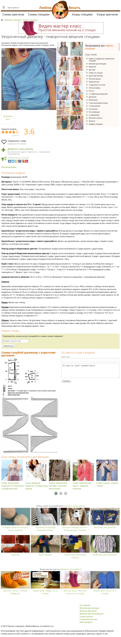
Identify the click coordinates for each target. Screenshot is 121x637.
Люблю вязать (2, 20)
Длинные (92, 97)
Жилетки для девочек (105, 527)
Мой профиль (86, 622)
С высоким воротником (98, 103)
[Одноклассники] (16, 161)
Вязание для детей (88, 611)
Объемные (93, 100)
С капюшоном (94, 106)
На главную (85, 605)
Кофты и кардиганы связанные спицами (101, 60)
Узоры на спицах (96, 73)
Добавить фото (8, 117)
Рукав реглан (94, 82)
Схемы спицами (38, 14)
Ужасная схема (3, 132)
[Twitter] (12, 161)
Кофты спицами (30, 20)
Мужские (92, 67)
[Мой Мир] (19, 161)
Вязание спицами (13, 20)
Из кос (91, 91)
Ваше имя (65, 356)
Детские (92, 70)
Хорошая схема (14, 132)
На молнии (93, 109)
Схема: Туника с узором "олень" (107, 484)
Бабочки (15, 554)
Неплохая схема (7, 132)
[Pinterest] (26, 161)
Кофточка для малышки (105, 554)
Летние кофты (94, 88)
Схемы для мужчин (88, 619)
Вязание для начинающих (92, 613)
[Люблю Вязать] (60, 10)
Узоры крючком (107, 14)
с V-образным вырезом (98, 94)
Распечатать (9, 167)
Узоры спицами (82, 14)
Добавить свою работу (20, 149)
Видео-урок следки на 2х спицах (45, 592)
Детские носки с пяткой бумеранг (15, 592)
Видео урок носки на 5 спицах (105, 592)
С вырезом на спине (97, 85)
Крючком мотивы (96, 76)
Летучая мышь (95, 79)
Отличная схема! (17, 132)
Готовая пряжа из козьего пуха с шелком (15, 529)
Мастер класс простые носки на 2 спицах (75, 592)
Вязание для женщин (97, 64)
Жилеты (92, 121)
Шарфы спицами (96, 124)
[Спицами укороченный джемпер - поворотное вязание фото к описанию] (28, 79)
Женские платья (95, 118)
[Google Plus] (23, 161)
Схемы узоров (86, 616)
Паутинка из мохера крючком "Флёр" (45, 529)
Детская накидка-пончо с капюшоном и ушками (75, 529)
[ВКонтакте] (9, 161)
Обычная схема (10, 132)
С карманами (94, 115)
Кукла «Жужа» (45, 554)
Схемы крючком (13, 14)
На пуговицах (94, 112)
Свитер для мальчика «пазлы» (75, 556)
